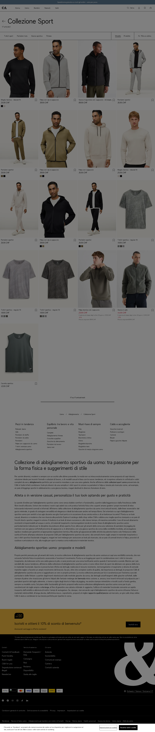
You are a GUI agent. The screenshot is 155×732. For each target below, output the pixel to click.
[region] (77, 728)
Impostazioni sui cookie (108, 727)
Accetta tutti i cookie (128, 727)
